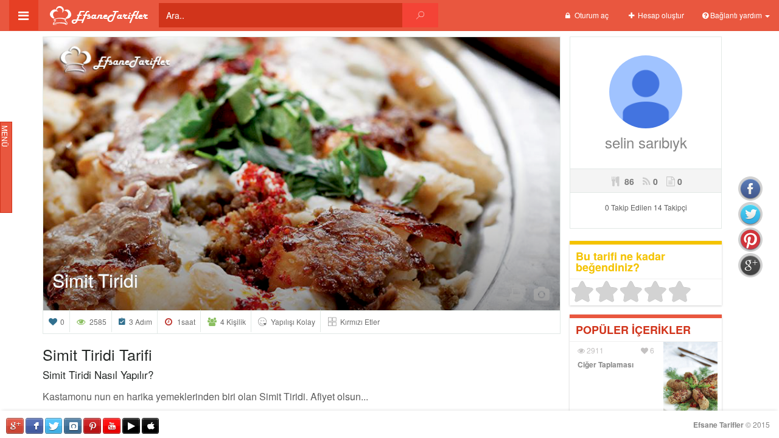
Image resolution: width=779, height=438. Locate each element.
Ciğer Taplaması (606, 364)
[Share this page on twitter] (750, 214)
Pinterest (92, 426)
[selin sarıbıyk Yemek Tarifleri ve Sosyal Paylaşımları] (645, 90)
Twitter (54, 426)
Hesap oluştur (660, 15)
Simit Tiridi (95, 280)
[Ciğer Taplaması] (690, 381)
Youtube (112, 426)
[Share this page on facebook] (750, 188)
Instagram (73, 426)
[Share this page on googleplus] (750, 265)
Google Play (131, 426)
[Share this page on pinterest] (750, 240)
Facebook (34, 426)
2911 (594, 350)
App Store (150, 426)
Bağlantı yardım (736, 15)
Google (15, 426)
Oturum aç (591, 15)
